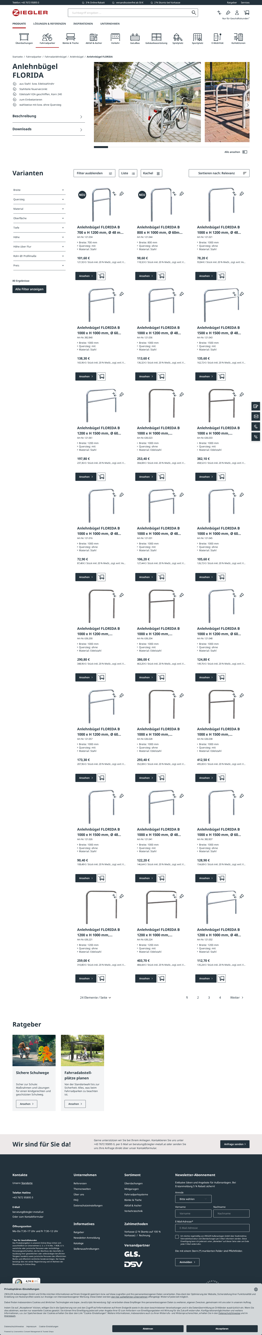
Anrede (179, 1192)
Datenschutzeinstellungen (88, 1205)
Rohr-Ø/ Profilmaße (24, 256)
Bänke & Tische (133, 1200)
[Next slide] (247, 105)
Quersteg (19, 199)
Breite (16, 190)
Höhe (16, 237)
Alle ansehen (233, 152)
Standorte (27, 1183)
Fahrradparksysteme (136, 1194)
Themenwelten (82, 1189)
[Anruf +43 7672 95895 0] (255, 426)
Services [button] (245, 2)
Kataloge (79, 1243)
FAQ (76, 1200)
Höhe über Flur (22, 246)
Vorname (180, 1207)
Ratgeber (79, 1232)
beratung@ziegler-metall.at (27, 1211)
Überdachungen (133, 1183)
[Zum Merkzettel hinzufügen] (121, 193)
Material (18, 208)
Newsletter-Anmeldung (87, 1237)
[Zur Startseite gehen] (30, 12)
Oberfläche (20, 218)
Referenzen (80, 1183)
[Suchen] (194, 13)
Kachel (148, 173)
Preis (16, 265)
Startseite (17, 56)
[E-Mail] (255, 416)
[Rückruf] (255, 436)
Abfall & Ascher (133, 1205)
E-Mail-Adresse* (184, 1221)
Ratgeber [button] (232, 2)
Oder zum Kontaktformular (27, 1216)
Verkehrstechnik (133, 1211)
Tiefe (16, 227)
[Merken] (228, 13)
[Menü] (38, 1280)
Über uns (79, 1194)
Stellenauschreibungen (86, 1248)
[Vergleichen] (219, 13)
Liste (125, 173)
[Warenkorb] (246, 13)
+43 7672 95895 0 (22, 1197)
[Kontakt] (255, 406)
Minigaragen (131, 1189)
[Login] (237, 13)
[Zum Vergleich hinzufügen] (114, 193)
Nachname (219, 1207)
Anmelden (186, 1262)
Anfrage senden (233, 1144)
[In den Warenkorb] (101, 276)
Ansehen (25, 1104)
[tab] (24, 38)
